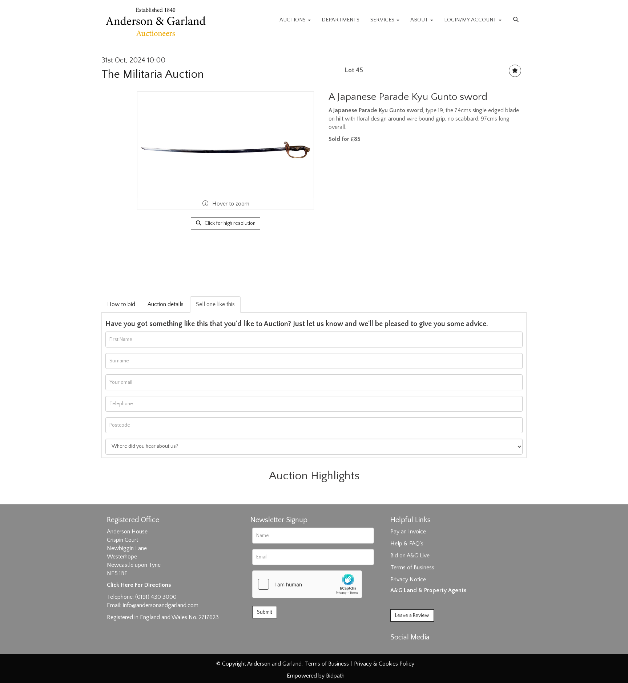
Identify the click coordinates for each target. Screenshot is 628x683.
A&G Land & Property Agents (428, 590)
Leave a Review (412, 615)
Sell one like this (215, 304)
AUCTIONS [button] (293, 20)
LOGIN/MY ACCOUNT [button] (471, 20)
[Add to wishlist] (515, 71)
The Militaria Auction (152, 74)
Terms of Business (412, 567)
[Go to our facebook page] (397, 650)
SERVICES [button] (383, 20)
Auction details (166, 304)
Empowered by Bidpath (316, 675)
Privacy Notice (408, 579)
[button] (517, 20)
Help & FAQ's (406, 543)
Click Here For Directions (139, 585)
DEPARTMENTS (340, 20)
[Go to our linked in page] (412, 650)
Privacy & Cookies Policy (384, 663)
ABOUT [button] (420, 20)
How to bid (121, 304)
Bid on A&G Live (410, 555)
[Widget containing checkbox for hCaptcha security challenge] (307, 584)
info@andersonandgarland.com (160, 605)
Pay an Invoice (408, 531)
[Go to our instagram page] (427, 650)
